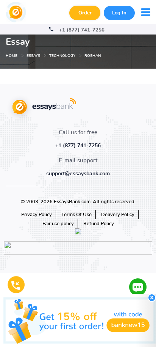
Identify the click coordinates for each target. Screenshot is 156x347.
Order (85, 13)
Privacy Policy (36, 214)
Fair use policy (58, 223)
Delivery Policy (117, 214)
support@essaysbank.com (78, 173)
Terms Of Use (76, 214)
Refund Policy (98, 223)
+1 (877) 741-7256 (82, 30)
